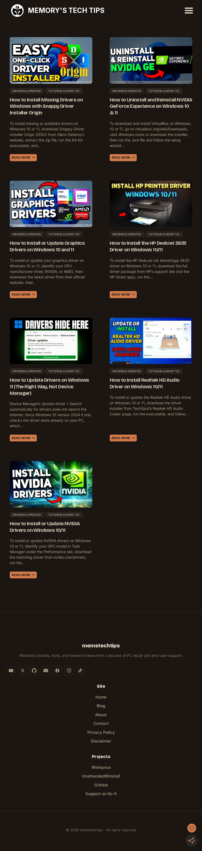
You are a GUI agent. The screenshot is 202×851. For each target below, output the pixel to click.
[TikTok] (80, 670)
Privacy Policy (101, 732)
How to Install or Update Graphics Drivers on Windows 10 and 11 (47, 246)
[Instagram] (69, 670)
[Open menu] (189, 10)
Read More (24, 158)
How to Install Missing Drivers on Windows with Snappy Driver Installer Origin (46, 106)
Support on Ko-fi (101, 793)
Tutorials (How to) (64, 90)
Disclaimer (101, 741)
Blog (101, 705)
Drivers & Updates (27, 90)
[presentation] (51, 60)
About (101, 714)
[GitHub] (34, 670)
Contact (101, 723)
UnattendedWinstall (101, 776)
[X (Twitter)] (22, 670)
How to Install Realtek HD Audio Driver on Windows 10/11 (144, 383)
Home (101, 697)
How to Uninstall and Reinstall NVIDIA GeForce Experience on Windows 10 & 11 (151, 106)
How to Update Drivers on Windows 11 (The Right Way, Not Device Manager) (49, 386)
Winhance (101, 767)
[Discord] (45, 670)
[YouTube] (11, 670)
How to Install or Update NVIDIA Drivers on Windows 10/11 (45, 526)
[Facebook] (57, 670)
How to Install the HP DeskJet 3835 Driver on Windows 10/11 (148, 246)
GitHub (101, 785)
